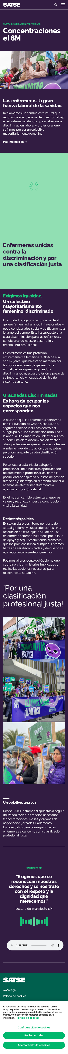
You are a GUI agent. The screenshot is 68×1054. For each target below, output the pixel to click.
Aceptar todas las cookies (34, 1045)
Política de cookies (27, 1017)
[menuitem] (9, 990)
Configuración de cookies (34, 1027)
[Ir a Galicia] (11, 4)
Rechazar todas (34, 1035)
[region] (34, 1027)
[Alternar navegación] (63, 5)
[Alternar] (55, 5)
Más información (13, 141)
